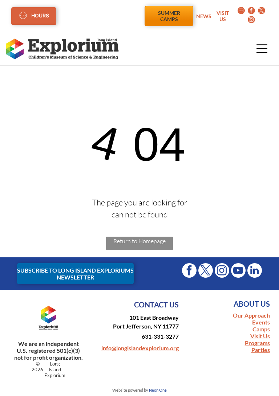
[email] (241, 11)
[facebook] (251, 11)
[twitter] (261, 11)
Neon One (158, 390)
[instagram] (251, 20)
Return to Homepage (139, 241)
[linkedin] (254, 271)
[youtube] (238, 271)
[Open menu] (261, 48)
